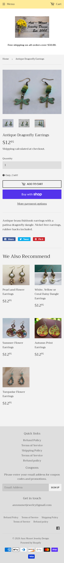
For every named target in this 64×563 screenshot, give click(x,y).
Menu (11, 4)
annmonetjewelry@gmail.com (32, 505)
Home (6, 59)
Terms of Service (32, 445)
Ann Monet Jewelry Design (35, 538)
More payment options (32, 204)
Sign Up (55, 487)
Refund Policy (32, 440)
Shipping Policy (32, 450)
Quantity (7, 158)
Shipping (8, 148)
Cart (58, 4)
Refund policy (32, 460)
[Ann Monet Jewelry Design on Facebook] (58, 528)
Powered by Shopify (30, 543)
